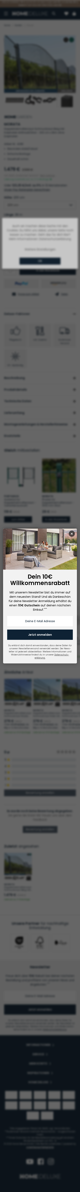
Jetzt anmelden (40, 635)
